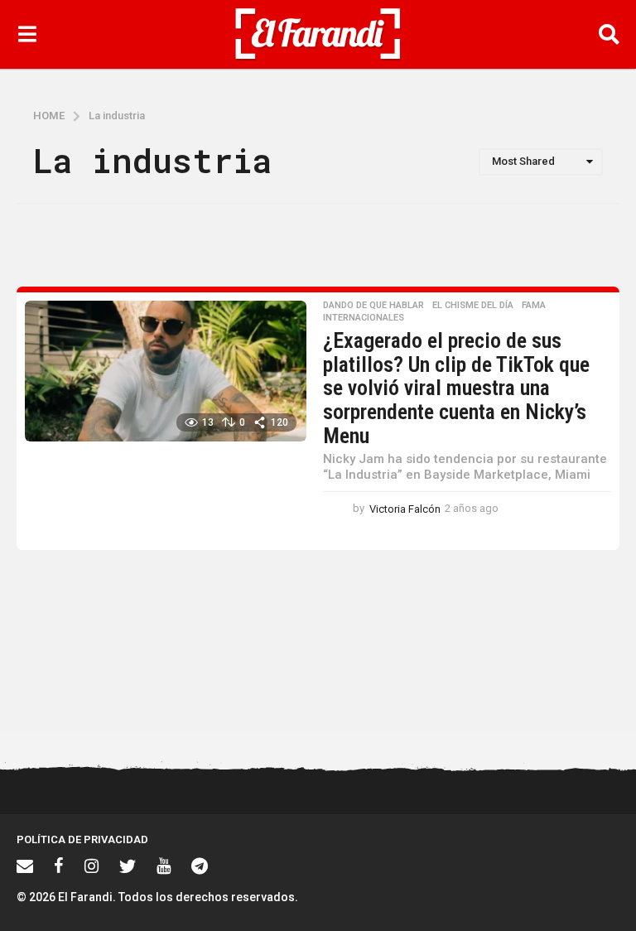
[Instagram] (91, 865)
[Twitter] (127, 865)
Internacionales (363, 318)
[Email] (25, 865)
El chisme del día (472, 306)
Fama (534, 306)
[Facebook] (59, 865)
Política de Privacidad (82, 839)
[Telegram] (199, 865)
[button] (27, 34)
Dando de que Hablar (373, 306)
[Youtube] (164, 865)
